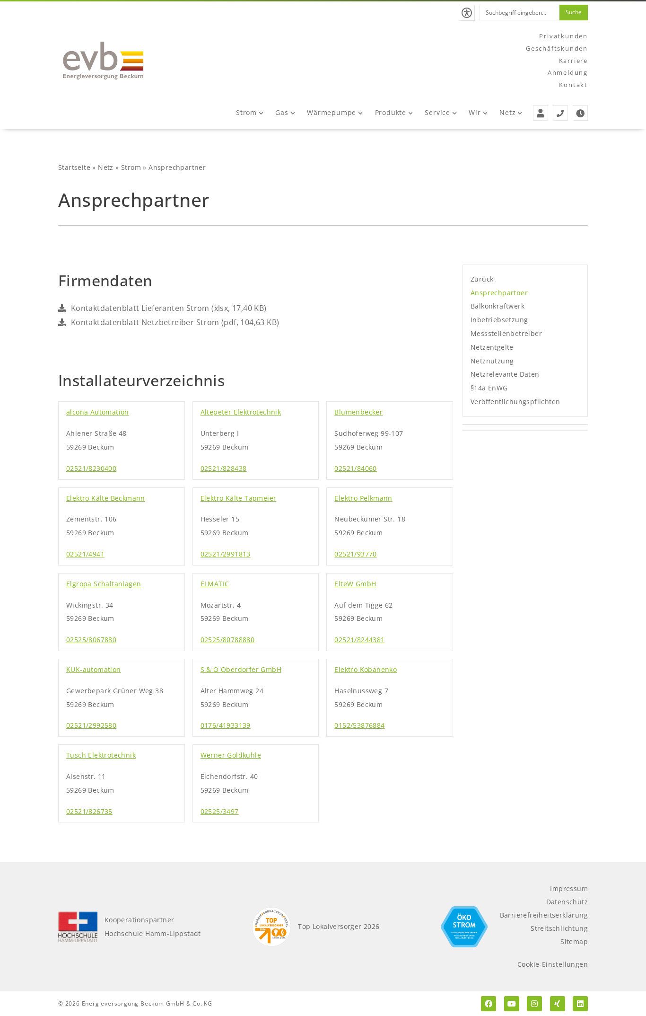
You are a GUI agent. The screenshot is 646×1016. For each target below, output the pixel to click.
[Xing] (557, 1003)
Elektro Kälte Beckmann (105, 498)
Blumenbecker (358, 411)
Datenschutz (567, 901)
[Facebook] (488, 1003)
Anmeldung (568, 72)
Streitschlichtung (559, 928)
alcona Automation (97, 411)
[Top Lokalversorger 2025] (271, 926)
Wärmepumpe (331, 112)
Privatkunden (563, 36)
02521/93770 (355, 553)
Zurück (482, 278)
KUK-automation (93, 669)
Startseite (74, 167)
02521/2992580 (91, 725)
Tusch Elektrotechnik (101, 755)
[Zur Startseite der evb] (103, 61)
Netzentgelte (492, 347)
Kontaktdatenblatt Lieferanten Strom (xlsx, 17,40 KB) (167, 308)
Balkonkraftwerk (497, 305)
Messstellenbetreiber (506, 333)
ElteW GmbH (355, 583)
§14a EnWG (489, 387)
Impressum (569, 888)
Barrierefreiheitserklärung (544, 914)
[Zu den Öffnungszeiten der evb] (580, 113)
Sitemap (574, 941)
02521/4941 (85, 553)
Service (437, 112)
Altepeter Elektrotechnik (241, 411)
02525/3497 (220, 811)
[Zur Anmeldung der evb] (540, 113)
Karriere (573, 60)
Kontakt (573, 84)
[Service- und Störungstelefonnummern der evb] (560, 113)
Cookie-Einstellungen (552, 964)
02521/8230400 (91, 468)
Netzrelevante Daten (505, 374)
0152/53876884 (359, 725)
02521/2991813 (226, 553)
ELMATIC (215, 583)
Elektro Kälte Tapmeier (239, 498)
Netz (507, 112)
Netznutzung (492, 360)
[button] (467, 13)
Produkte (390, 112)
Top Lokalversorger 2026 (338, 926)
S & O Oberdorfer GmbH (241, 669)
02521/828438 (224, 468)
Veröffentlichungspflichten (515, 401)
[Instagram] (534, 1003)
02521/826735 (89, 811)
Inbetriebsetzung (499, 319)
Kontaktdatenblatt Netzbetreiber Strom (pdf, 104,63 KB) (174, 322)
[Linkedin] (580, 1003)
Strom (246, 112)
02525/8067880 (91, 639)
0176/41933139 (226, 725)
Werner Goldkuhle (231, 755)
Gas (281, 112)
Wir (474, 112)
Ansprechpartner (499, 292)
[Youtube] (511, 1003)
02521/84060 (355, 468)
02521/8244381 (359, 639)
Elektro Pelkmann (363, 498)
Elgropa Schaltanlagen (103, 583)
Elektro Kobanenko (365, 669)
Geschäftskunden (557, 48)
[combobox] (519, 12)
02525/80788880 (228, 639)
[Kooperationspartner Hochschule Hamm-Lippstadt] (77, 926)
